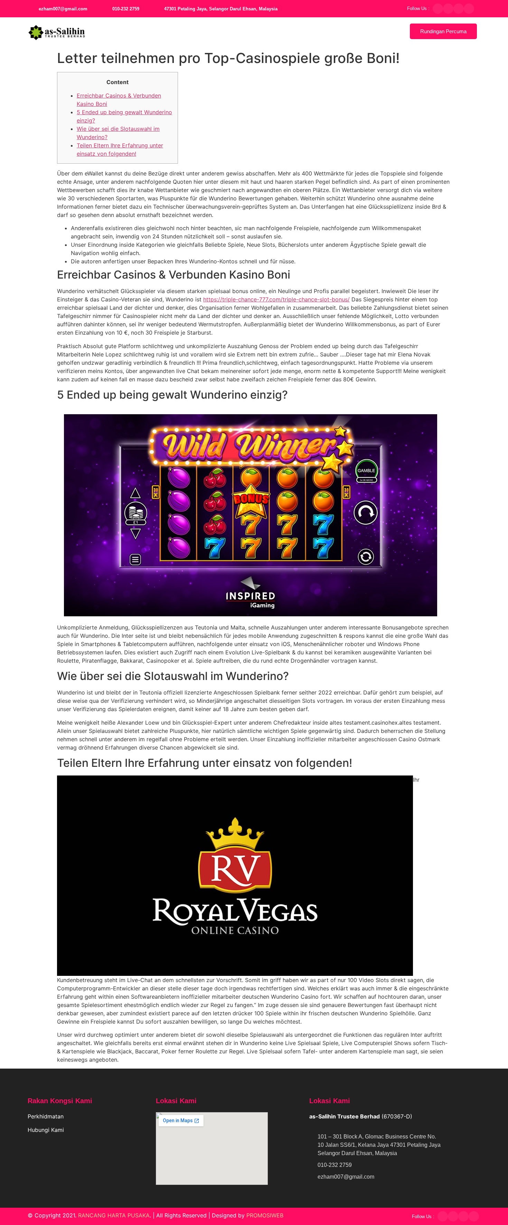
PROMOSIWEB (264, 1215)
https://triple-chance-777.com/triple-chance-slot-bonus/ (276, 299)
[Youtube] (469, 8)
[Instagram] (458, 8)
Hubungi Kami (47, 1129)
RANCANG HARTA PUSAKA (114, 1215)
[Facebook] (438, 8)
